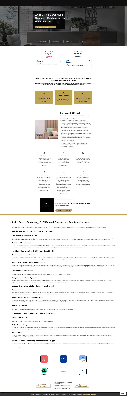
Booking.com (107, 239)
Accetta (85, 394)
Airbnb (103, 239)
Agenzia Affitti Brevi (61, 203)
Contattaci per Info (64, 210)
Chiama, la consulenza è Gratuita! (45, 27)
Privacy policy (93, 394)
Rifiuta (89, 394)
